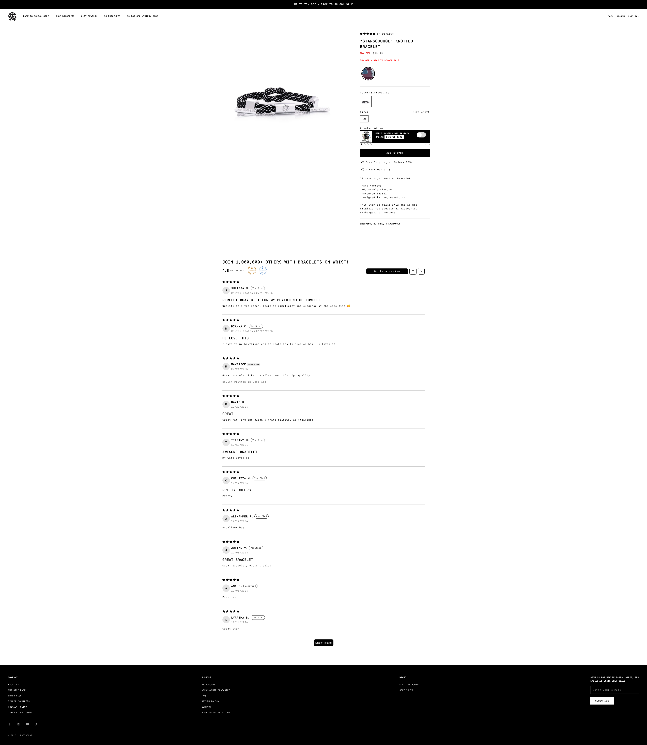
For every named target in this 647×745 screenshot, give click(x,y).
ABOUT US (13, 684)
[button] (368, 34)
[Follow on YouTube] (27, 724)
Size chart (421, 112)
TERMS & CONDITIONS (20, 712)
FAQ (204, 695)
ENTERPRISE (15, 695)
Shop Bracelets (65, 16)
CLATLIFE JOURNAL (410, 684)
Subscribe (602, 701)
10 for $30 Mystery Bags (142, 16)
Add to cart (395, 153)
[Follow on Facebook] (9, 724)
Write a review (387, 271)
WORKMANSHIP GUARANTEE (216, 690)
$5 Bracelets (112, 16)
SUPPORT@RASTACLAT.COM (216, 712)
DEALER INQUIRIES (19, 701)
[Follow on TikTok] (36, 724)
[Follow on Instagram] (18, 724)
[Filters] (413, 271)
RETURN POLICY (210, 701)
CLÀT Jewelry (89, 16)
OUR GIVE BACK (17, 690)
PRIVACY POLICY (17, 706)
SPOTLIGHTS (406, 690)
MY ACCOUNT (208, 684)
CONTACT (206, 706)
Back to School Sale (36, 16)
